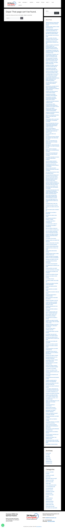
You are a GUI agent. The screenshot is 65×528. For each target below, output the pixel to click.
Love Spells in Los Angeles (51, 368)
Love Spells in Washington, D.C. (52, 391)
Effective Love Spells (50, 480)
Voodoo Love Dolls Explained (51, 244)
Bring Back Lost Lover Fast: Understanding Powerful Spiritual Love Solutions (52, 165)
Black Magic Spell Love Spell (51, 478)
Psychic (47, 496)
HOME (19, 2)
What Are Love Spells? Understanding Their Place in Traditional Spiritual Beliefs (51, 109)
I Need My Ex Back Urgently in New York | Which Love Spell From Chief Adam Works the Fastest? (52, 183)
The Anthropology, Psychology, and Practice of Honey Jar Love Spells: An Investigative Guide (52, 59)
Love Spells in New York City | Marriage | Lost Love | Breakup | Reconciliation (52, 352)
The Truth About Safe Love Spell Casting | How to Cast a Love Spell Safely (52, 441)
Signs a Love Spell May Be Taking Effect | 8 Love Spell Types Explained (52, 116)
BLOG (53, 2)
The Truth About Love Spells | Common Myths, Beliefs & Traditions (51, 83)
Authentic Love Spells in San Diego (52, 393)
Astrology (47, 473)
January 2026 (48, 459)
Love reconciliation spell (50, 486)
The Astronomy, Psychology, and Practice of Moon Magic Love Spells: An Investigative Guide (52, 55)
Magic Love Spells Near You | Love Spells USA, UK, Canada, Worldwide (52, 402)
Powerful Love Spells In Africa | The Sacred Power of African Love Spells (52, 338)
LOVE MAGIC (24, 2)
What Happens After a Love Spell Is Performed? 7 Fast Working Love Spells (52, 120)
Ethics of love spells (49, 481)
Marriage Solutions (49, 489)
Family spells (48, 483)
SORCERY (31, 2)
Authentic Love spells (50, 475)
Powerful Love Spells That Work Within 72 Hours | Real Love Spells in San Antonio (52, 321)
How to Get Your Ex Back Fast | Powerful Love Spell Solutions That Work (52, 154)
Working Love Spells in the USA (52, 300)
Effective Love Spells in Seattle (52, 343)
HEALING (37, 2)
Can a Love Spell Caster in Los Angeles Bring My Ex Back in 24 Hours (52, 200)
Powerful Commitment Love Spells (52, 269)
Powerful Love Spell (49, 494)
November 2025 (49, 462)
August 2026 (48, 453)
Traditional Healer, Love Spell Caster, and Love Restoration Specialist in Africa (51, 303)
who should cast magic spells (51, 507)
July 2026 (48, 454)
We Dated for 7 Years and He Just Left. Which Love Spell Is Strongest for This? (52, 146)
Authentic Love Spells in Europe (52, 274)
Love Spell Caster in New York (51, 203)
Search (47, 11)
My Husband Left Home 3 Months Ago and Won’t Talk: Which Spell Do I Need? (52, 138)
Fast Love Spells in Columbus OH (52, 229)
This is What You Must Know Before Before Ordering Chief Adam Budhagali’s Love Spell (51, 196)
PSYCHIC (42, 2)
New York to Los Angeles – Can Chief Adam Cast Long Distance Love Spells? (52, 187)
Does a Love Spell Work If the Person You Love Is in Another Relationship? (51, 142)
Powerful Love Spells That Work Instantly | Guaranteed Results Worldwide (52, 235)
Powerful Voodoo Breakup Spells (52, 246)
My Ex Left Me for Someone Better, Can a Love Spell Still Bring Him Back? (52, 150)
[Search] (21, 18)
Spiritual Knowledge (49, 501)
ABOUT (47, 2)
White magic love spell (50, 506)
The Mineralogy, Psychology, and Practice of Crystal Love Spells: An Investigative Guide (52, 51)
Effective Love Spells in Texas (51, 370)
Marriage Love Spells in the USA (52, 259)
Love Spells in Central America (51, 444)
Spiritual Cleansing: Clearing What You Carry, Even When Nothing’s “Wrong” (52, 23)
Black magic (48, 476)
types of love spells (49, 502)
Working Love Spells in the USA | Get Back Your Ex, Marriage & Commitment (52, 325)
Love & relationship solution (51, 484)
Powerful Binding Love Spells (51, 268)
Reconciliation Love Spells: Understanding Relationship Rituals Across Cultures (51, 98)
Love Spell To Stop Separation (51, 263)
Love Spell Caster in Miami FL (51, 223)
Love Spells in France (50, 278)
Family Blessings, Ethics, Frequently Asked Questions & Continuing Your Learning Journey (52, 105)
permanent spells (49, 493)
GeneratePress (39, 526)
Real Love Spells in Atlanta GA (51, 228)
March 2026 (48, 458)
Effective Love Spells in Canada (52, 355)
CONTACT (20, 5)
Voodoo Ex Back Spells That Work (52, 242)
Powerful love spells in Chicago (52, 205)
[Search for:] (13, 18)
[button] (2, 525)
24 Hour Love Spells (50, 471)
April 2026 (48, 456)
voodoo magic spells (50, 504)
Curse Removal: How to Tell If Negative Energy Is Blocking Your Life (52, 42)
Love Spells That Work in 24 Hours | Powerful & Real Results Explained (52, 158)
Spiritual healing (49, 499)
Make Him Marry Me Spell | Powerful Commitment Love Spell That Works (52, 169)
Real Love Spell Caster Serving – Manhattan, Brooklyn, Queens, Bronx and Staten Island (52, 179)
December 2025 (49, 461)
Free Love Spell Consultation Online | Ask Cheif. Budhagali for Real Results (52, 426)
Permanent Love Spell (50, 491)
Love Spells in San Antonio (51, 238)
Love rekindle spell (49, 488)
